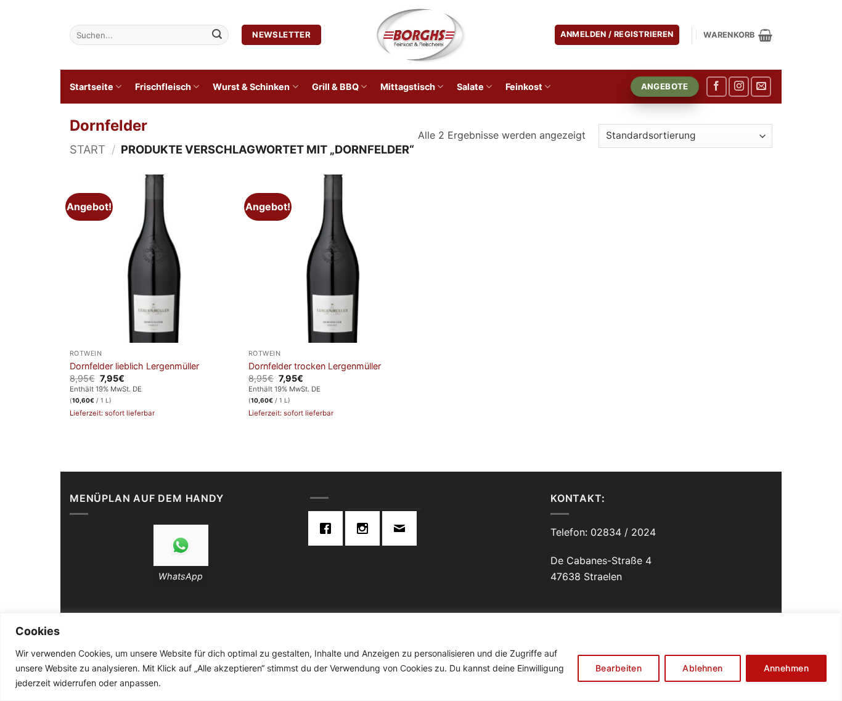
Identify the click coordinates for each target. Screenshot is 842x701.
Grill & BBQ (335, 86)
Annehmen (786, 668)
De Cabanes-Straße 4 (601, 560)
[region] (421, 657)
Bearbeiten (618, 668)
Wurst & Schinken (251, 86)
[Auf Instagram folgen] (739, 86)
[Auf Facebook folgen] (716, 86)
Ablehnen (702, 668)
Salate (470, 86)
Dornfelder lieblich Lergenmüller (134, 366)
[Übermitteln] (216, 35)
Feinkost (523, 86)
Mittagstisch (407, 86)
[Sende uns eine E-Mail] (761, 86)
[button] (617, 35)
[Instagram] (365, 528)
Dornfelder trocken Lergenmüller (314, 366)
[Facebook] (328, 528)
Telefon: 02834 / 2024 (603, 532)
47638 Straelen (586, 576)
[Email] (402, 528)
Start (87, 149)
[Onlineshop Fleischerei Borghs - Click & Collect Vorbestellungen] (421, 34)
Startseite (91, 86)
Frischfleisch (163, 86)
